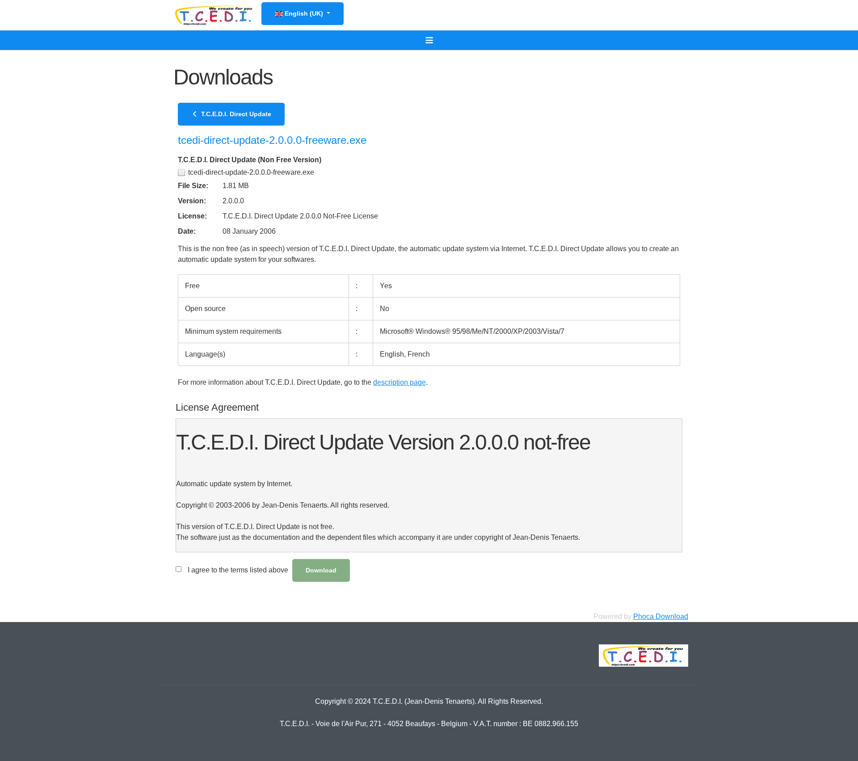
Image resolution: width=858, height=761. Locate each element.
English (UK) (304, 13)
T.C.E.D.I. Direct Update (235, 114)
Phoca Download (660, 616)
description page (399, 382)
